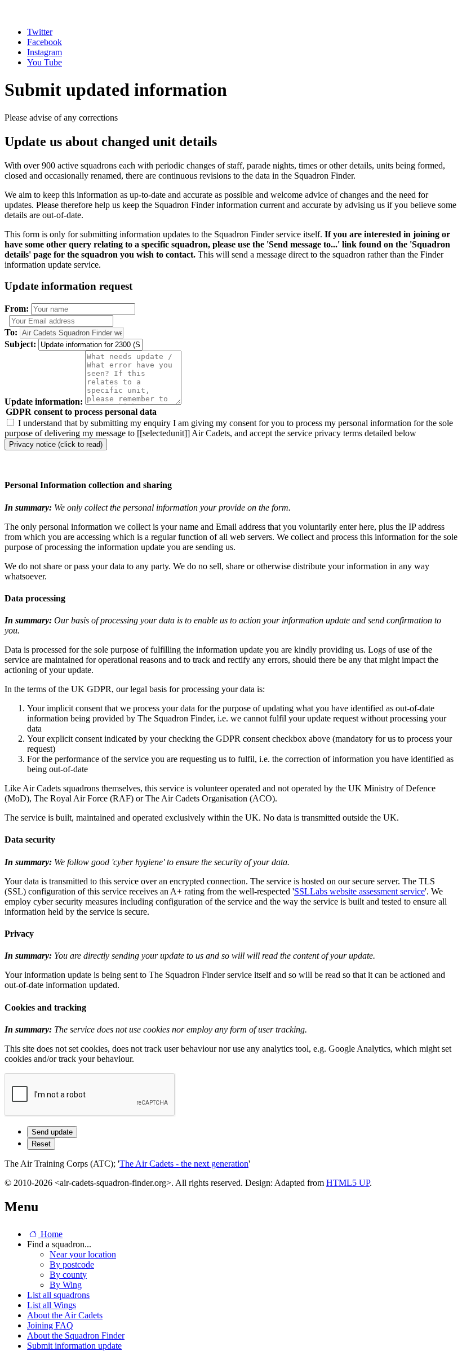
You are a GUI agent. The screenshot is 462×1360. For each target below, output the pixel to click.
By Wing (66, 1285)
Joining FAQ (50, 1325)
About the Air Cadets (65, 1315)
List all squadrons (58, 1295)
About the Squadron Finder (76, 1335)
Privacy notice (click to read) (56, 444)
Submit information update (74, 1345)
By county (68, 1274)
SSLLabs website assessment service (359, 891)
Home (50, 1234)
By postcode (72, 1264)
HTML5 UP (348, 1183)
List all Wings (51, 1305)
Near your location (83, 1254)
